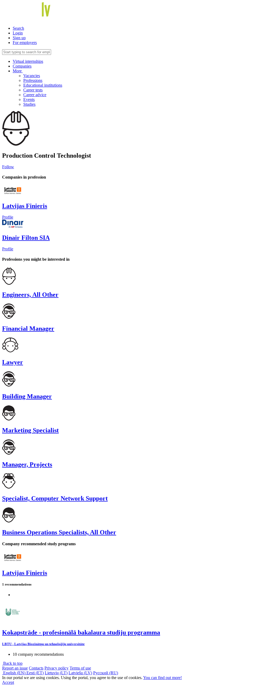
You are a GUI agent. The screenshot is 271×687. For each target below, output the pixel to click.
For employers (25, 42)
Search (18, 28)
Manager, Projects (27, 464)
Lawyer (12, 362)
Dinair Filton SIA (26, 237)
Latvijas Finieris (24, 205)
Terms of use (80, 668)
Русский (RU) (105, 673)
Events (29, 99)
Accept (8, 682)
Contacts (36, 668)
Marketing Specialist (30, 430)
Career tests (33, 90)
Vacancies (31, 75)
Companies (22, 66)
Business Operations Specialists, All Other (59, 532)
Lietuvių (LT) (56, 673)
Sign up (19, 38)
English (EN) (14, 673)
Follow (8, 167)
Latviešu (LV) (80, 673)
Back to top (12, 663)
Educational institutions (42, 85)
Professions (32, 80)
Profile (7, 217)
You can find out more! (162, 677)
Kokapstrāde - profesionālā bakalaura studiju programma (81, 632)
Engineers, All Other (30, 294)
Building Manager (27, 396)
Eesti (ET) (35, 673)
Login (18, 33)
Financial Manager (28, 328)
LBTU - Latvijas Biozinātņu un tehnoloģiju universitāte (43, 644)
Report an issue (15, 668)
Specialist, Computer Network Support (55, 498)
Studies (29, 104)
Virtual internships (28, 61)
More (18, 71)
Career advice (34, 94)
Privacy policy (56, 668)
